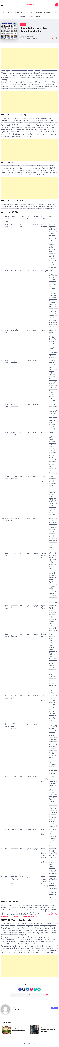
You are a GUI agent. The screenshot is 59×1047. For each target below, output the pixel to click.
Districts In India (29, 5)
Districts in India (29, 36)
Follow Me (54, 1007)
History (23, 24)
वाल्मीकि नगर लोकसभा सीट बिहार (48, 1031)
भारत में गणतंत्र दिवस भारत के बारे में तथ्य (25, 916)
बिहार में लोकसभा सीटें (18, 1031)
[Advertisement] (29, 58)
